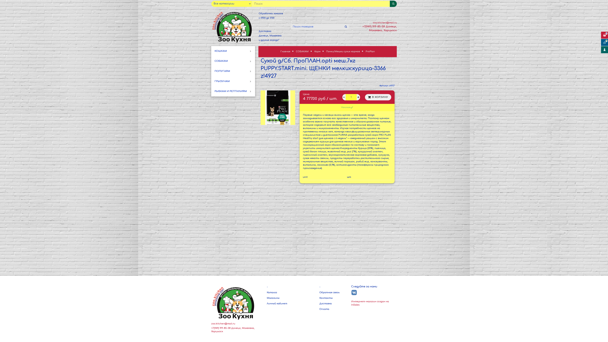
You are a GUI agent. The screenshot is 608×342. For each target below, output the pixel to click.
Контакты (326, 298)
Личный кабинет (277, 303)
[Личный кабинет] (604, 49)
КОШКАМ (221, 51)
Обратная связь (329, 292)
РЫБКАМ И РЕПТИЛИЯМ (231, 91)
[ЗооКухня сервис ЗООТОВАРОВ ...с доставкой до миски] (232, 27)
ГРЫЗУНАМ (222, 81)
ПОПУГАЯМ (222, 71)
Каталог (272, 292)
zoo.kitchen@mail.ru (385, 23)
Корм (317, 51)
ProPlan (370, 51)
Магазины (273, 298)
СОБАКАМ (221, 61)
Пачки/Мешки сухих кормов (343, 51)
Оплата (324, 309)
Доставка (325, 303)
